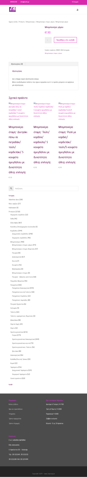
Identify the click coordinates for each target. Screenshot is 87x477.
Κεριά (12, 363)
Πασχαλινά (14, 285)
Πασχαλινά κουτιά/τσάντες (21, 292)
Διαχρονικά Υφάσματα (20, 370)
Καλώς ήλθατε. (13, 404)
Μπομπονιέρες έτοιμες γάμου (45, 22)
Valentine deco (14, 199)
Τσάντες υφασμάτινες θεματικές (21, 316)
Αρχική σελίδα (13, 22)
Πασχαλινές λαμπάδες (19, 300)
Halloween (12, 208)
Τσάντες (13, 312)
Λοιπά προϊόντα (15, 378)
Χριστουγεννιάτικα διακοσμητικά (23, 339)
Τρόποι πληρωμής (14, 423)
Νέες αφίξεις (13, 204)
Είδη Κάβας (14, 223)
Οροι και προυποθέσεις (16, 409)
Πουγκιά (15, 253)
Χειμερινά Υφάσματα (19, 374)
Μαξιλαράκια (16, 269)
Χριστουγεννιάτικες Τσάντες (22, 347)
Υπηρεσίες (12, 414)
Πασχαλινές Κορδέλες (19, 296)
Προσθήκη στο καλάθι (65, 40)
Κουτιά (14, 261)
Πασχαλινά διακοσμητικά (20, 288)
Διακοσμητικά (17, 257)
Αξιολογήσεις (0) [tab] (17, 64)
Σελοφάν (13, 308)
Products (22, 22)
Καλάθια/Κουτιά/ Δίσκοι (18, 359)
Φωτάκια (15, 351)
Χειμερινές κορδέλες (17, 215)
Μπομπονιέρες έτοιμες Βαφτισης (23, 249)
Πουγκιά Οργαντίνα (17, 304)
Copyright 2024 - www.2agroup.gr (43, 474)
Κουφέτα (15, 265)
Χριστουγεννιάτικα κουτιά (21, 343)
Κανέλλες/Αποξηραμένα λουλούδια (22, 227)
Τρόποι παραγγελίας (15, 419)
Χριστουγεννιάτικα (16, 332)
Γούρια (14, 335)
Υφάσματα (14, 367)
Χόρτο (12, 328)
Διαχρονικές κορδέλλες (20, 234)
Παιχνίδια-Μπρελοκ (17, 281)
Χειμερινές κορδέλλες (19, 238)
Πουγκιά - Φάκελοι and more (22, 277)
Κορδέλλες (14, 231)
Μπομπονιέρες (30, 22)
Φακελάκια (14, 320)
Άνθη (12, 219)
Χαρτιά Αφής (14, 324)
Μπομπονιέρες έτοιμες (20, 273)
